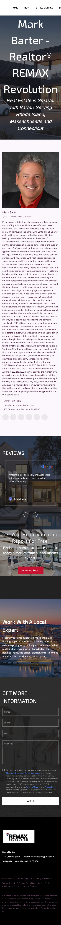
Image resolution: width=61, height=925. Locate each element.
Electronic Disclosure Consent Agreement (24, 773)
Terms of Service (33, 787)
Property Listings (21, 886)
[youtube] (37, 417)
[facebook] (5, 417)
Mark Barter (10, 212)
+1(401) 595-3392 (12, 401)
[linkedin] (13, 417)
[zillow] (21, 417)
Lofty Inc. (17, 878)
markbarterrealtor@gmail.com (19, 405)
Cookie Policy (37, 883)
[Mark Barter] (30, 180)
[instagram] (29, 417)
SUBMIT (30, 801)
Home (15, 7)
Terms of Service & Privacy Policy (16, 883)
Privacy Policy (50, 787)
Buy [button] (26, 7)
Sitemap (33, 886)
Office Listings (44, 7)
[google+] (44, 417)
